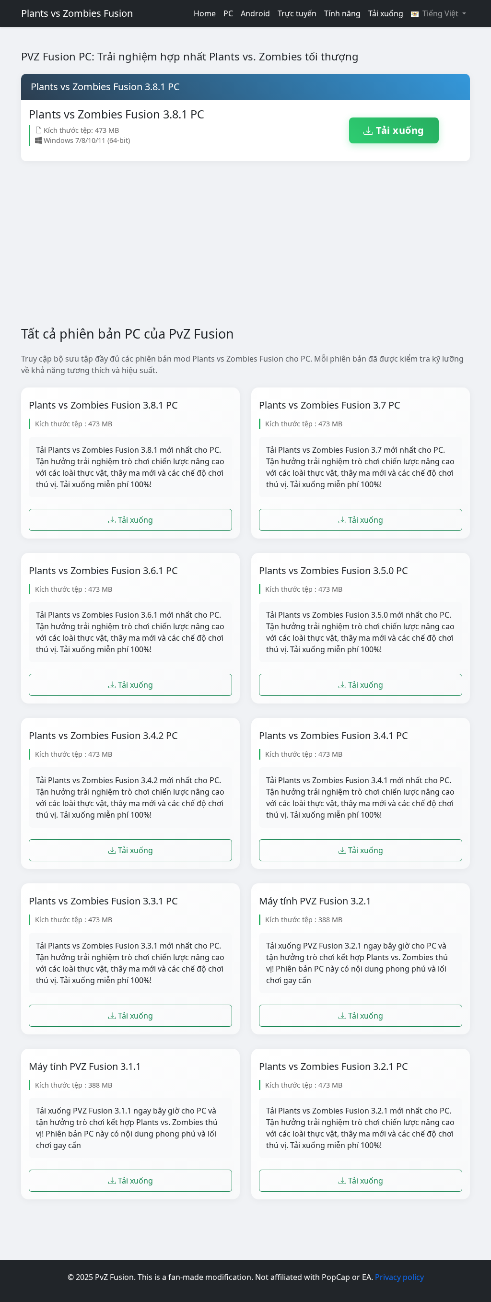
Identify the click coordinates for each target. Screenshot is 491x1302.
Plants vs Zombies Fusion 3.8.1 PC (103, 405)
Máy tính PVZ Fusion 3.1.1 (85, 1066)
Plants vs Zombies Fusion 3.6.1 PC (103, 570)
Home (205, 13)
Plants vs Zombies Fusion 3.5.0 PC (333, 570)
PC (228, 13)
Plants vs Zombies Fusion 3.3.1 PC (103, 901)
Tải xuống (385, 13)
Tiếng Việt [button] (440, 13)
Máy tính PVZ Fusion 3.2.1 (315, 901)
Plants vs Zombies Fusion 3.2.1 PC (333, 1066)
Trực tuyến (297, 13)
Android (255, 13)
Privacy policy (399, 1277)
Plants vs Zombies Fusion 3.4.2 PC (103, 735)
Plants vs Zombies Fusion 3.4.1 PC (333, 735)
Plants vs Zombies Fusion (77, 13)
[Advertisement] (245, 251)
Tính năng (342, 13)
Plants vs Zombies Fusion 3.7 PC (329, 405)
